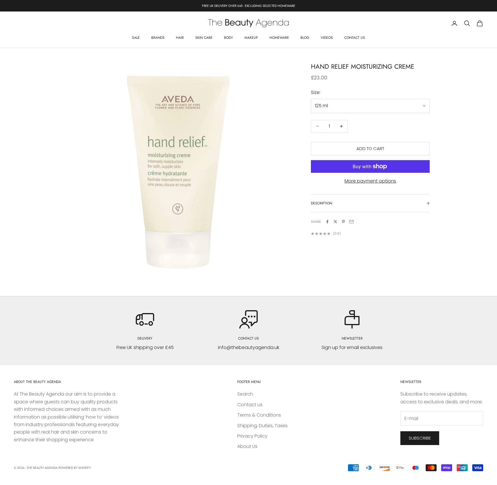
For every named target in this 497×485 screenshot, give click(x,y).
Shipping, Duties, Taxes (262, 425)
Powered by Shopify (74, 467)
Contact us (354, 37)
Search (245, 394)
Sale (136, 37)
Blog (305, 37)
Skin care (204, 37)
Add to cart (370, 148)
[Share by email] (351, 221)
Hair (180, 37)
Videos (327, 37)
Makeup (251, 37)
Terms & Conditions (259, 415)
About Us (247, 446)
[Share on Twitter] (335, 221)
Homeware (279, 37)
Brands (158, 37)
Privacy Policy (252, 436)
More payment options (370, 181)
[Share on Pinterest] (343, 221)
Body (228, 37)
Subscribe (420, 438)
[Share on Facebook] (327, 221)
